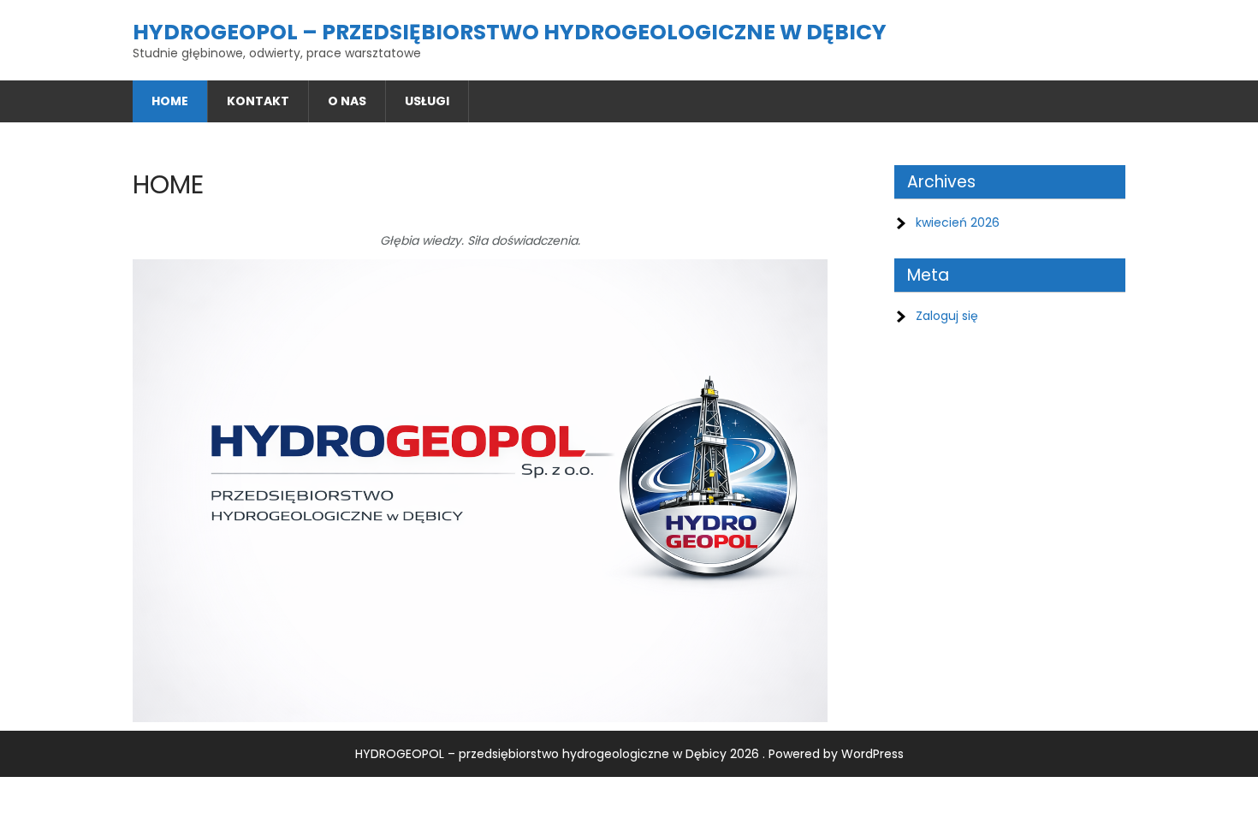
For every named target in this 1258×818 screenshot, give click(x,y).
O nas (347, 101)
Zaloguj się (947, 315)
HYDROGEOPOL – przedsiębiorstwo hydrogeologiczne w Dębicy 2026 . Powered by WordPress (629, 753)
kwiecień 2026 (958, 222)
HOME (169, 101)
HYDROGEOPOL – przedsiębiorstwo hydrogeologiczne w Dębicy (510, 32)
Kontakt (258, 101)
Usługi (427, 101)
